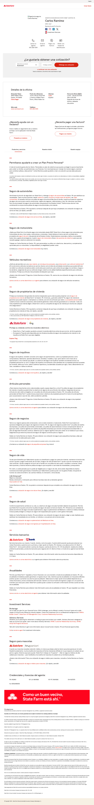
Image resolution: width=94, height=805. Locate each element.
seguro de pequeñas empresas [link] (36, 444)
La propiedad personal (72, 300)
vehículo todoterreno (76, 264)
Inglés (50, 95)
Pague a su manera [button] (65, 134)
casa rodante (33, 264)
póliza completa (58, 747)
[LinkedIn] (54, 29)
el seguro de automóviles (56, 195)
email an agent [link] (18, 630)
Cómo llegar (15, 99)
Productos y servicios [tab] (18, 149)
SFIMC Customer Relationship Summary (63, 621)
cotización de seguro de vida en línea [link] (29, 490)
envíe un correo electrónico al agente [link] (26, 407)
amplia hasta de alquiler (62, 197)
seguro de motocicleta (44, 238)
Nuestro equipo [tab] (75, 149)
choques (51, 197)
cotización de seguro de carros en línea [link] (30, 217)
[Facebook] (46, 29)
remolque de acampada (47, 264)
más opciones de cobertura (64, 238)
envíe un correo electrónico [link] (23, 559)
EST (79, 94)
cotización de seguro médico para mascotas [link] (31, 663)
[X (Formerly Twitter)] (57, 29)
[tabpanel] (47, 99)
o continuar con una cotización (47, 69)
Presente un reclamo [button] (20, 138)
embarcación (62, 264)
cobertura (40, 197)
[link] (42, 44)
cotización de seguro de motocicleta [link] (29, 249)
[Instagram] (50, 29)
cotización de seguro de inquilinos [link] (28, 373)
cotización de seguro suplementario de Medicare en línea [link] (35, 520)
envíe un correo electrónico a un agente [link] (27, 280)
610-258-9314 (34, 109)
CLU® (50, 23)
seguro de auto (23, 236)
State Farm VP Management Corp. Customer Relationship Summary (41, 614)
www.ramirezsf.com (17, 109)
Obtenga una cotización (66, 65)
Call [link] (10, 630)
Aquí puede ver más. (15, 482)
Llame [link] (11, 280)
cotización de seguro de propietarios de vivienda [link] (33, 319)
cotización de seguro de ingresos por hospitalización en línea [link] (36, 524)
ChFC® (46, 23)
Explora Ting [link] (13, 338)
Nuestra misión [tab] (47, 149)
